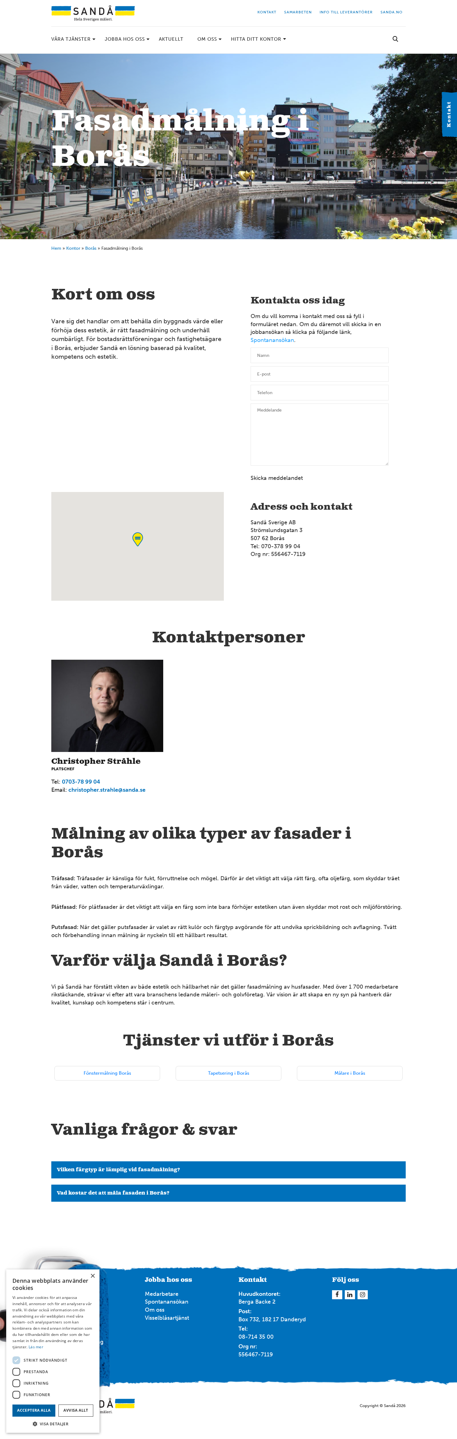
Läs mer (36, 1347)
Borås (90, 248)
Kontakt (449, 115)
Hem (56, 248)
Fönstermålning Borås (107, 1073)
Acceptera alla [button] (34, 1410)
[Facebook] (337, 1295)
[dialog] (52, 1351)
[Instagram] (363, 1295)
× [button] (92, 1276)
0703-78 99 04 (81, 781)
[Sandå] (93, 13)
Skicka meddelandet (277, 478)
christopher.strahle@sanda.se (106, 789)
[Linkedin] (350, 1295)
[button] (52, 1424)
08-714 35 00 (256, 1336)
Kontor (73, 248)
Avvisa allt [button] (75, 1410)
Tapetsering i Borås (228, 1073)
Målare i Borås (350, 1073)
